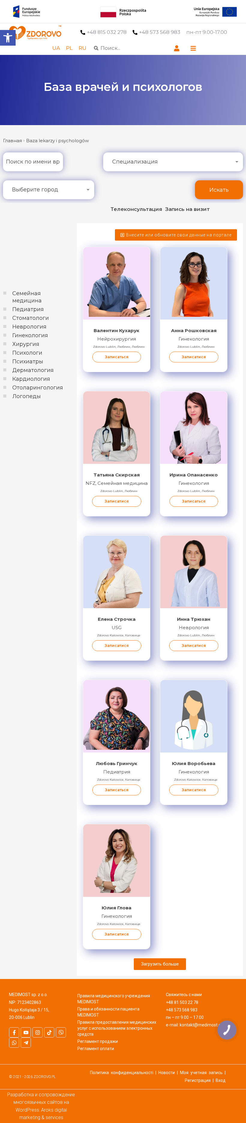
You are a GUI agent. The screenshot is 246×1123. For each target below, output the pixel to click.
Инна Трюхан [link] (193, 619)
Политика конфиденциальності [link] (121, 1072)
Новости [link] (166, 1072)
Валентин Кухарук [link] (117, 330)
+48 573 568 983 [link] (159, 32)
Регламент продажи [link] (97, 1041)
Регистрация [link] (198, 1080)
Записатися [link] (194, 357)
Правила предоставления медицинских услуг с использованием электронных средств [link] (116, 1028)
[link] (8, 38)
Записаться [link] (116, 357)
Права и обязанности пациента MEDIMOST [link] (108, 1012)
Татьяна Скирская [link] (117, 475)
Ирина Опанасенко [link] (194, 475)
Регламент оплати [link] (95, 1048)
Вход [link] (221, 1080)
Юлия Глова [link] (116, 908)
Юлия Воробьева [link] (193, 763)
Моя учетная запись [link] (201, 1072)
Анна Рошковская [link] (194, 330)
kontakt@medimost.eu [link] (201, 1024)
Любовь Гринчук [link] (116, 763)
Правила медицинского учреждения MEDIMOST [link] (113, 998)
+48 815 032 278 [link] (107, 32)
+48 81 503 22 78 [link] (182, 1002)
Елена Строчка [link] (117, 619)
